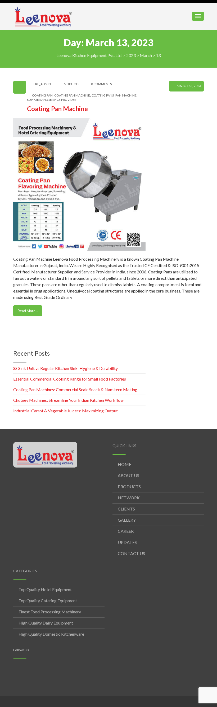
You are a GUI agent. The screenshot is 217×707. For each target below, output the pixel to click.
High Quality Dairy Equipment (46, 622)
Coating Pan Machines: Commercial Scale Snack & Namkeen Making (75, 389)
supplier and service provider (51, 99)
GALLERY (127, 519)
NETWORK (129, 497)
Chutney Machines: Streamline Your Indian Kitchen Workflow (68, 400)
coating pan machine (72, 95)
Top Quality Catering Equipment (48, 600)
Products (71, 84)
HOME (124, 464)
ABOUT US (128, 475)
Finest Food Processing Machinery (50, 611)
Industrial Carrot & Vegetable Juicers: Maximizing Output (65, 410)
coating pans (103, 95)
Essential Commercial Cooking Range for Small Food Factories (69, 378)
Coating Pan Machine (57, 108)
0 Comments (101, 84)
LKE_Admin (42, 84)
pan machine (126, 95)
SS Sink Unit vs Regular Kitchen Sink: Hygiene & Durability (65, 368)
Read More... (27, 310)
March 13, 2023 (189, 86)
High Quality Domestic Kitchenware (51, 633)
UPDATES (127, 542)
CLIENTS (126, 508)
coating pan (42, 95)
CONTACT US (131, 553)
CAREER (126, 531)
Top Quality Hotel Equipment (45, 589)
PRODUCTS (129, 486)
